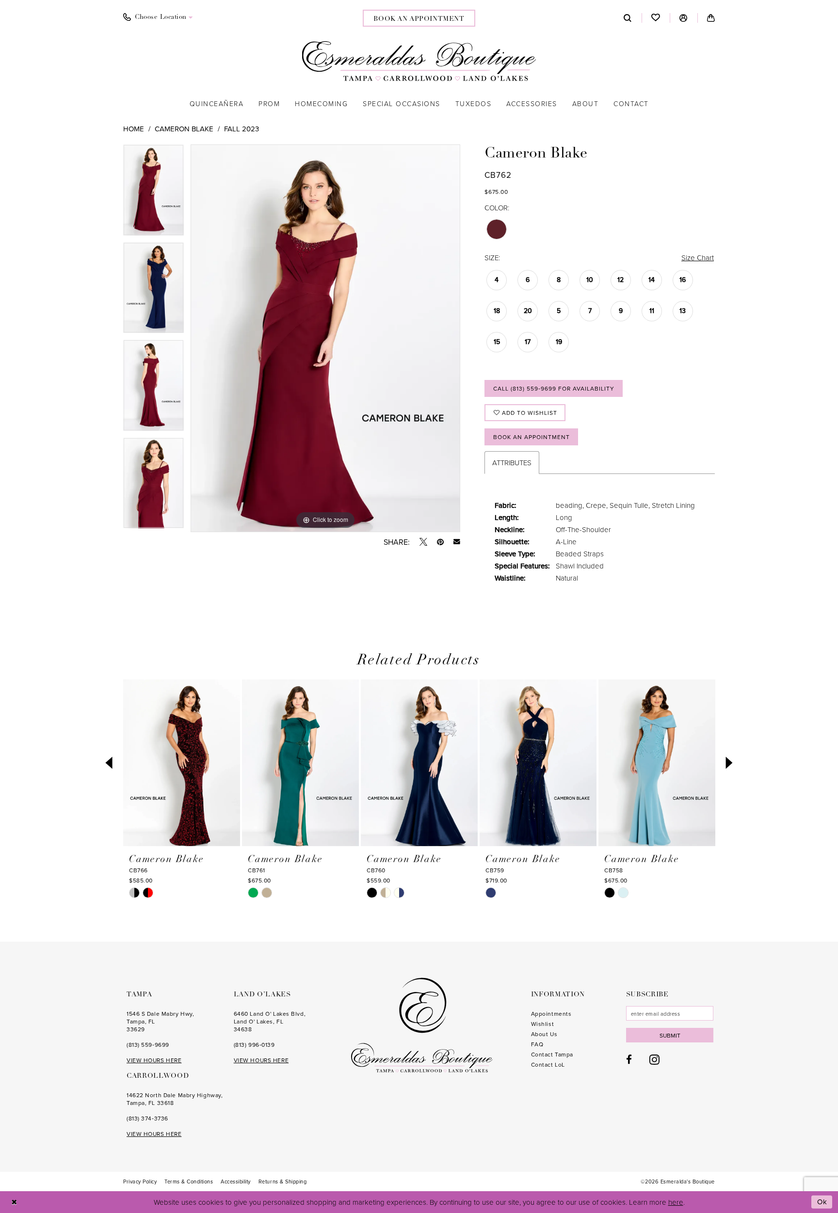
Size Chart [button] (697, 257)
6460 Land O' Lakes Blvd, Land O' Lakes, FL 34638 (270, 1021)
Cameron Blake (184, 129)
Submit (670, 1035)
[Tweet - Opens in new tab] (423, 542)
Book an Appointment (531, 437)
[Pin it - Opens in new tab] (440, 542)
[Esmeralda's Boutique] (419, 61)
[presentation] (181, 762)
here (675, 1202)
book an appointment (418, 19)
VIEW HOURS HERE (154, 1060)
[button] (683, 18)
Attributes (512, 462)
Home (133, 129)
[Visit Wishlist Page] (656, 18)
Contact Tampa (552, 1054)
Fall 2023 (241, 129)
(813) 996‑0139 (254, 1044)
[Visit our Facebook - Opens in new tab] (629, 1060)
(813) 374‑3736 (147, 1118)
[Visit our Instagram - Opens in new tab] (654, 1059)
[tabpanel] (153, 193)
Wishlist (542, 1024)
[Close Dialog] (14, 1202)
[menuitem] (158, 17)
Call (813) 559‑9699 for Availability (553, 388)
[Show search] (628, 18)
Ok (822, 1202)
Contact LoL (548, 1064)
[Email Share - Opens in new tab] (456, 541)
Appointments (551, 1013)
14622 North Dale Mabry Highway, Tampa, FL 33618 (175, 1099)
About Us (544, 1034)
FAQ (537, 1044)
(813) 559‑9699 (148, 1044)
